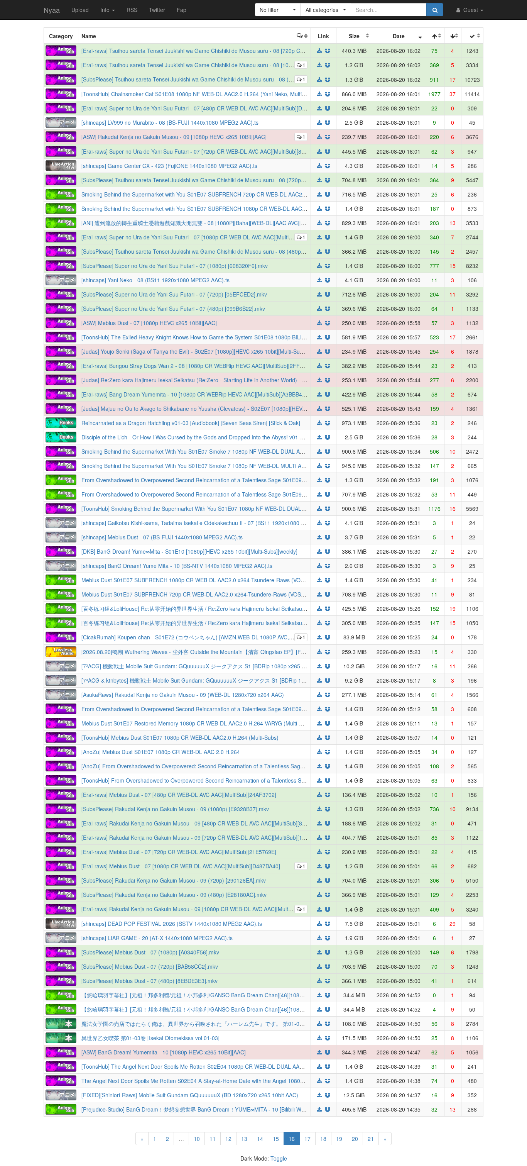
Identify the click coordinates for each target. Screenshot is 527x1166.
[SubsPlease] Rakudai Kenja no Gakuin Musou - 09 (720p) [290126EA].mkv (173, 880)
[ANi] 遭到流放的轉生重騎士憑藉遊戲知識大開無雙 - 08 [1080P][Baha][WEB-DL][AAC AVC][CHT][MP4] (204, 223)
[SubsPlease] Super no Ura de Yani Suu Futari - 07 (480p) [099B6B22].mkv (173, 308)
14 (260, 1138)
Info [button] (105, 10)
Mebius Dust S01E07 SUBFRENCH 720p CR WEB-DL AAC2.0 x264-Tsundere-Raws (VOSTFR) (197, 594)
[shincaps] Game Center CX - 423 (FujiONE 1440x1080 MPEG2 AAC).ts (169, 165)
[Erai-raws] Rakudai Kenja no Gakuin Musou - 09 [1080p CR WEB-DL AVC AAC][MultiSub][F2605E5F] (205, 909)
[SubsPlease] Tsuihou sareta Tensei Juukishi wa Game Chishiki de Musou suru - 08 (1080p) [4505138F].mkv (214, 79)
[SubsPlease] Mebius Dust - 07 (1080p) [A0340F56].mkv (150, 952)
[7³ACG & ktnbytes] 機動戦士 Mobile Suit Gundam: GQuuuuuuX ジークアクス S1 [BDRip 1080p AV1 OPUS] (212, 680)
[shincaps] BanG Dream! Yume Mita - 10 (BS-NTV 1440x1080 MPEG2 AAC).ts (176, 565)
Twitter (157, 10)
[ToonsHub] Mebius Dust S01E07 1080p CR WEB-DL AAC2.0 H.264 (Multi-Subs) (180, 737)
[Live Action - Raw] (61, 164)
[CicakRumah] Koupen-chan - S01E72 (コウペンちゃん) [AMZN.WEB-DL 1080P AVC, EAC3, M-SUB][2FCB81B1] (218, 637)
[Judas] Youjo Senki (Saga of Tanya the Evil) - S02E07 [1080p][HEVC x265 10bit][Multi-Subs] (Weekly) (205, 351)
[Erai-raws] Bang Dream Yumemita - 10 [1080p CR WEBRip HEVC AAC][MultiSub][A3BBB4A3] (195, 394)
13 (244, 1138)
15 (276, 1138)
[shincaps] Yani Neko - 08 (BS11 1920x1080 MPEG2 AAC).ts (155, 280)
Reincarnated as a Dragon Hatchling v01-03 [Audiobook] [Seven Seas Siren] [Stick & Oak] (190, 423)
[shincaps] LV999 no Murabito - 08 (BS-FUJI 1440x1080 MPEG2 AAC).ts (169, 122)
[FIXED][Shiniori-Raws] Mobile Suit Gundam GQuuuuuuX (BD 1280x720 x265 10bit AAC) (189, 1095)
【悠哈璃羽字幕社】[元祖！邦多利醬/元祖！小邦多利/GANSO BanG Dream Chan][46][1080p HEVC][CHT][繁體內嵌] (221, 995)
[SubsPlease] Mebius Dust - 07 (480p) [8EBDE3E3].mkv (149, 981)
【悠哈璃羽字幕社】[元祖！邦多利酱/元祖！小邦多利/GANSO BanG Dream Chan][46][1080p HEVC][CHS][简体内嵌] (221, 1009)
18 (323, 1138)
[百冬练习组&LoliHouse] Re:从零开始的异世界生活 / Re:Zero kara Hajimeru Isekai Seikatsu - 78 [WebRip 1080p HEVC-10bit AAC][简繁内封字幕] (256, 623)
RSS (132, 10)
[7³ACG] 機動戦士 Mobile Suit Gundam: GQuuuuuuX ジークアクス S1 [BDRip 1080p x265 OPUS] (199, 666)
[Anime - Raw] (61, 121)
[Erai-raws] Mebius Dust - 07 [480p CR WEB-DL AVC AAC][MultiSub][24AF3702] (178, 794)
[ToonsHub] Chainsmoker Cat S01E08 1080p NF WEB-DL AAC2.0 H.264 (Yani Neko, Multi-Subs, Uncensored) (216, 94)
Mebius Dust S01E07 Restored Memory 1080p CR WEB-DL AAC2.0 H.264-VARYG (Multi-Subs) (197, 723)
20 (355, 1138)
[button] (278, 9)
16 (294, 1138)
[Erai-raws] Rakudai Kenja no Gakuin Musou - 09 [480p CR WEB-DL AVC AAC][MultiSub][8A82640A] (203, 823)
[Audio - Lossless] (61, 650)
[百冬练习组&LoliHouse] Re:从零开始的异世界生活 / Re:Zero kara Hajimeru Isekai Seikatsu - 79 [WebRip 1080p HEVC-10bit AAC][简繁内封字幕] (256, 608)
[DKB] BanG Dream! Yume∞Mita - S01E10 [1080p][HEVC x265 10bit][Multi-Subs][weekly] (189, 551)
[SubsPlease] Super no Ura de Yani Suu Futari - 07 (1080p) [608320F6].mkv (174, 265)
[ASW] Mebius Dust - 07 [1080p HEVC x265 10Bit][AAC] (149, 323)
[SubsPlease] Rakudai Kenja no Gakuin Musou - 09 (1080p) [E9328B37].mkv (175, 809)
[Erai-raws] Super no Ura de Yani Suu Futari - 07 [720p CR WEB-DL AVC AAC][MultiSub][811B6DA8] (203, 151)
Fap (181, 10)
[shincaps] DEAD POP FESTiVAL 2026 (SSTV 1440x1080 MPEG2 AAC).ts (171, 923)
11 (212, 1138)
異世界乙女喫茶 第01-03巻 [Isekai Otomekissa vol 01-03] (150, 1038)
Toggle (278, 1158)
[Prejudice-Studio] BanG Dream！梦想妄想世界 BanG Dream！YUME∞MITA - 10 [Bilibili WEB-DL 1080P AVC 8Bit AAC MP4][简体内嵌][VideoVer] (257, 1109)
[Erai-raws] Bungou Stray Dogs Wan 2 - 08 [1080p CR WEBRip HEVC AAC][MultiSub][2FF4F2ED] (199, 365)
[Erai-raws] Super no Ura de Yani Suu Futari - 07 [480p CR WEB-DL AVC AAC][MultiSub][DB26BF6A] (204, 108)
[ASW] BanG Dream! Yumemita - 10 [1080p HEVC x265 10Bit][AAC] (163, 1052)
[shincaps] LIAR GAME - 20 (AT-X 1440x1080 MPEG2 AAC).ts (157, 938)
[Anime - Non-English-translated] (61, 193)
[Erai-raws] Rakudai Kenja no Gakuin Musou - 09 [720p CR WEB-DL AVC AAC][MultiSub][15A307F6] (203, 837)
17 (307, 1138)
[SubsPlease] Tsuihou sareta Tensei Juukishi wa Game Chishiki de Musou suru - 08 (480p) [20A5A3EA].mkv (213, 251)
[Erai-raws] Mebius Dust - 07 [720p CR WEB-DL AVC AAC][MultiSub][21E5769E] (178, 852)
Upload (80, 10)
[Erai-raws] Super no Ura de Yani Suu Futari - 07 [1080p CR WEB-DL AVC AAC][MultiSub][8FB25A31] (205, 237)
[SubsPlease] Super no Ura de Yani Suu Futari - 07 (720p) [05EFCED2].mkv (174, 294)
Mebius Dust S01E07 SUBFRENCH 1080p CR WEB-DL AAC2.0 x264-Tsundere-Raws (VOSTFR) (199, 580)
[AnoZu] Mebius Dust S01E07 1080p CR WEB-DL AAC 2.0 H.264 (160, 752)
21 (371, 1138)
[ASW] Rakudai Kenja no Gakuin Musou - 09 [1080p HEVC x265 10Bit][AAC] (174, 137)
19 (339, 1138)
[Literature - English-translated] (61, 422)
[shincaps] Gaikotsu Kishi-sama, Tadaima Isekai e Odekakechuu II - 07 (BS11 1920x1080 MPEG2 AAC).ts (210, 523)
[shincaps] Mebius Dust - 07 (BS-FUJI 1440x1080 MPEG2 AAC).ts (162, 537)
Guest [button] (471, 10)
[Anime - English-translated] (61, 50)
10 (197, 1138)
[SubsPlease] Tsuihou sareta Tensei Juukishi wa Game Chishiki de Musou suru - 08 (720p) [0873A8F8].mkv (213, 180)
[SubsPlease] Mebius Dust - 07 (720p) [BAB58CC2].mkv (149, 966)
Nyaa (52, 10)
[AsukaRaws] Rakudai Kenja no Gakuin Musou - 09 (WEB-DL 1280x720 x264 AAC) (182, 694)
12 (228, 1138)
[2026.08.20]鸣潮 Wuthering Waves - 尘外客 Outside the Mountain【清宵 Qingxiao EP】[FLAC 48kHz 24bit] (212, 652)
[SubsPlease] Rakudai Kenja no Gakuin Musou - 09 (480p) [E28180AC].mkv (174, 894)
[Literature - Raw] (61, 1022)
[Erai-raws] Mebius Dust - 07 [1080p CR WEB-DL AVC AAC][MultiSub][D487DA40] (180, 866)
